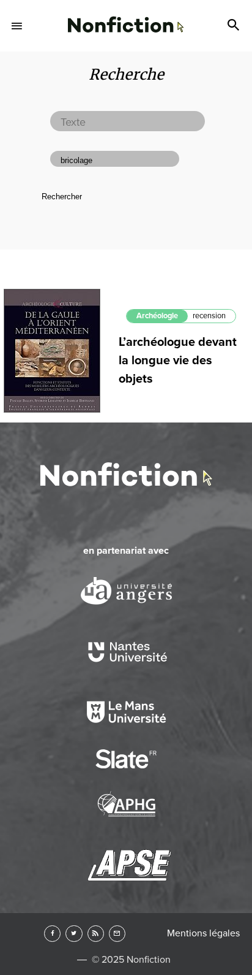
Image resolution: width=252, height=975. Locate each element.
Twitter (73, 933)
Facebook (52, 933)
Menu (17, 25)
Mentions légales (203, 933)
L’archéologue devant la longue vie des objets (178, 360)
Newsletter (117, 933)
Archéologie (157, 316)
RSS (95, 933)
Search (235, 25)
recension (209, 316)
